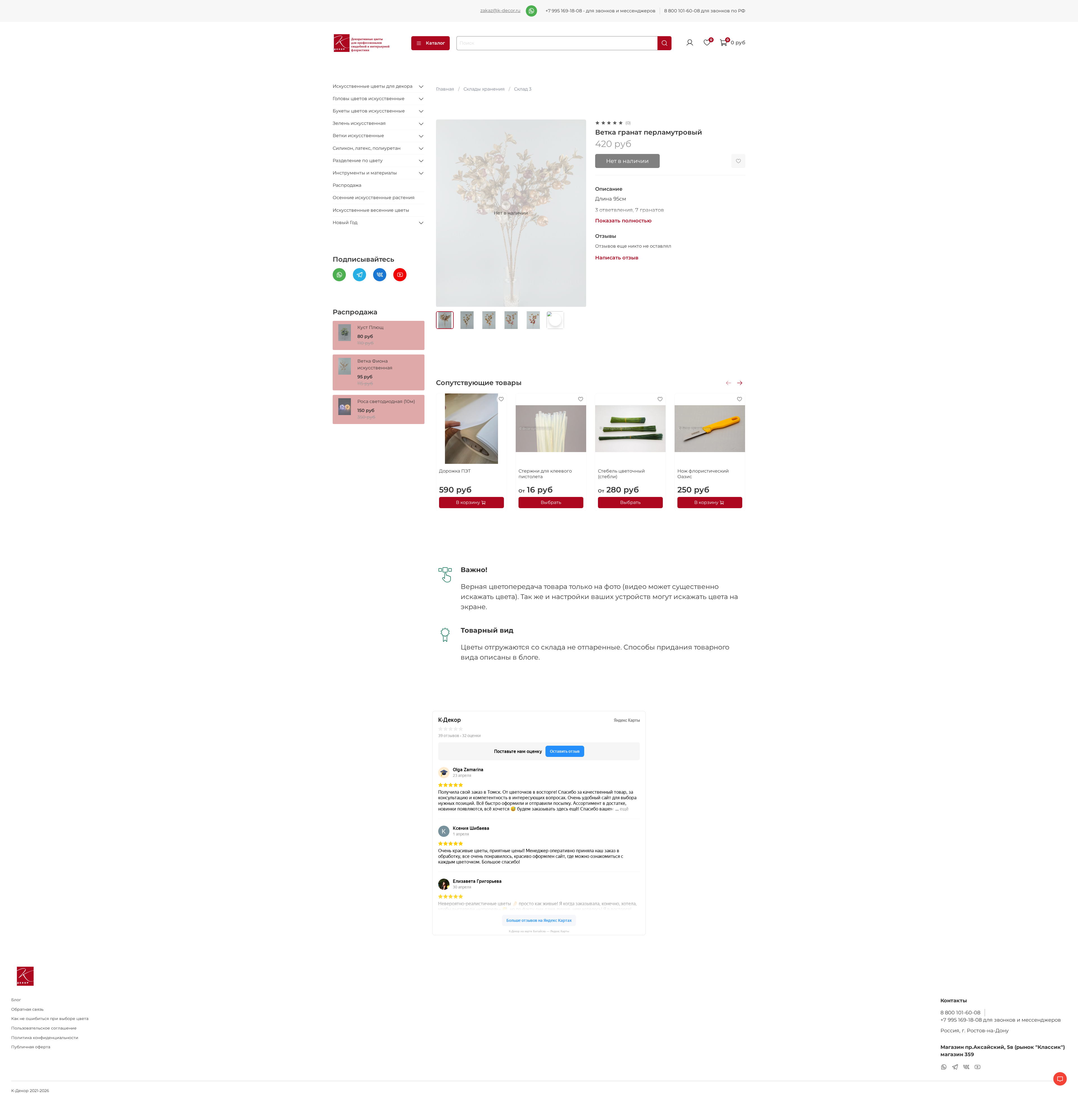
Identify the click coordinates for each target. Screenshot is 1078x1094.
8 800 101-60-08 (960, 1012)
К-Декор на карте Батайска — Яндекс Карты (539, 931)
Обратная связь (27, 1009)
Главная (445, 89)
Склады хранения (484, 89)
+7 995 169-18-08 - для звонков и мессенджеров (600, 10)
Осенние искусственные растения (374, 198)
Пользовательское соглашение (44, 1028)
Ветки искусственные (358, 136)
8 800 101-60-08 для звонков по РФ (704, 10)
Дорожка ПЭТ (455, 471)
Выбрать (551, 502)
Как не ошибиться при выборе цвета (49, 1018)
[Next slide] (577, 213)
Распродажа (347, 185)
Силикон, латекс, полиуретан (367, 148)
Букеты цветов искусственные (369, 111)
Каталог (435, 43)
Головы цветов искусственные (369, 98)
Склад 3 (522, 89)
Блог (16, 999)
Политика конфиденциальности (44, 1037)
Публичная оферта (30, 1046)
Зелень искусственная (359, 123)
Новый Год (345, 222)
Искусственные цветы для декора (372, 86)
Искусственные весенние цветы (371, 210)
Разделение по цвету (358, 160)
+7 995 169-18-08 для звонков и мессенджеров (1000, 1020)
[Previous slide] (445, 213)
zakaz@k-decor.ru (500, 10)
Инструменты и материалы (365, 173)
